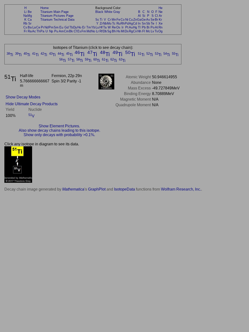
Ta (105, 27)
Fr (25, 31)
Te (152, 23)
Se (152, 19)
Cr (109, 19)
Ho (79, 27)
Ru (118, 23)
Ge (144, 19)
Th (38, 31)
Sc (97, 19)
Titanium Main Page (54, 12)
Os (118, 27)
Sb (148, 23)
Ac (34, 31)
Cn (135, 31)
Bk (71, 31)
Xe (160, 23)
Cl (156, 15)
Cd (135, 23)
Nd (46, 27)
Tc (114, 23)
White (108, 12)
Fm (83, 31)
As (148, 19)
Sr (29, 23)
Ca (30, 19)
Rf (101, 31)
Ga (139, 19)
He (160, 8)
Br (156, 19)
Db (105, 31)
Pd (127, 23)
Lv (152, 31)
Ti (101, 19)
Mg (29, 15)
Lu (97, 27)
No (93, 31)
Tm (88, 27)
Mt (122, 31)
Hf (101, 27)
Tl (139, 27)
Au (131, 27)
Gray (116, 12)
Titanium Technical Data (57, 19)
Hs (118, 31)
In (139, 23)
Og (160, 31)
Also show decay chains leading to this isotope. (59, 130)
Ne (160, 12)
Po (152, 27)
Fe (118, 19)
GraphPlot (97, 189)
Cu (131, 19)
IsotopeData (124, 189)
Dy (75, 27)
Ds (127, 31)
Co (122, 19)
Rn (160, 27)
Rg (131, 31)
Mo (109, 23)
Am (61, 31)
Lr (97, 31)
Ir (123, 27)
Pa (42, 31)
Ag (131, 23)
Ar (160, 15)
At (156, 27)
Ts (156, 31)
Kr (160, 19)
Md (89, 31)
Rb (25, 23)
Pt (126, 27)
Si (143, 15)
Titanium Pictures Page (56, 15)
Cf (75, 31)
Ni (126, 19)
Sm (56, 27)
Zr (101, 23)
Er (83, 27)
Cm (66, 31)
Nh (139, 31)
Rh (122, 23)
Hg (135, 27)
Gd (66, 27)
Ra (30, 31)
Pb (144, 27)
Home (44, 8)
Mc (148, 31)
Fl (143, 31)
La (34, 27)
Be (30, 12)
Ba (30, 27)
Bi (148, 27)
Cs (25, 27)
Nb (105, 23)
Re (114, 27)
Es (79, 31)
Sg (109, 31)
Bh (114, 31)
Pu (56, 31)
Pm (51, 27)
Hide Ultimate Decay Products (32, 104)
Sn (144, 23)
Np (51, 31)
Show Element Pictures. (59, 126)
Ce (38, 27)
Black (99, 12)
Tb (71, 27)
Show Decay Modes (23, 97)
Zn (135, 19)
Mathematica (73, 189)
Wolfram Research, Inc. (181, 189)
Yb (93, 27)
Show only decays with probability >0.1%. (59, 135)
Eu (61, 27)
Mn (114, 19)
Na (25, 15)
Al (139, 15)
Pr (42, 27)
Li (25, 12)
